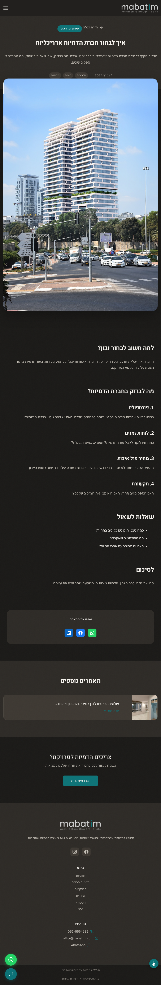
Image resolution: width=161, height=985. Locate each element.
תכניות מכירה (80, 882)
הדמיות (80, 875)
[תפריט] (6, 8)
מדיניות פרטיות (91, 978)
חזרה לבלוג (90, 27)
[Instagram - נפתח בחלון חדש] (74, 852)
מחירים (80, 896)
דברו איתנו (83, 781)
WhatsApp (78, 945)
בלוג (80, 909)
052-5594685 (78, 931)
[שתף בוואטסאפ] (92, 633)
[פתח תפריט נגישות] (153, 963)
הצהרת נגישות (70, 978)
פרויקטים (80, 889)
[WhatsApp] (11, 960)
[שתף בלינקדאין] (69, 633)
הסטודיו (80, 902)
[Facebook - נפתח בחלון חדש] (86, 852)
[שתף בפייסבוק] (80, 633)
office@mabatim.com (78, 938)
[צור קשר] (11, 974)
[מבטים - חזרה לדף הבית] (80, 825)
